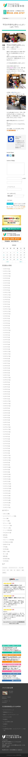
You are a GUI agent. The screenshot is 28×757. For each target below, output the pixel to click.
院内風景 (5, 558)
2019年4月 (5, 391)
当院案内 (5, 724)
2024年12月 (6, 292)
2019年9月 (5, 382)
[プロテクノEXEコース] (11, 681)
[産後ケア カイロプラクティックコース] (11, 662)
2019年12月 (6, 377)
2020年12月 (6, 351)
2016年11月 (6, 457)
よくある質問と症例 (8, 721)
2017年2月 (5, 450)
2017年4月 (5, 446)
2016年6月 (5, 469)
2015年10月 (6, 488)
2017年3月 (5, 448)
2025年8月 (5, 280)
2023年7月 (5, 318)
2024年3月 (5, 302)
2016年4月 (5, 474)
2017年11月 (6, 429)
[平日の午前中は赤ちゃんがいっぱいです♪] (14, 37)
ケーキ (4, 570)
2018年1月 (5, 424)
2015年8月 (5, 493)
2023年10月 (6, 313)
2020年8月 (5, 361)
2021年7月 (5, 337)
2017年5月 (5, 443)
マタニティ (5, 528)
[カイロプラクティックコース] (11, 653)
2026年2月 (5, 268)
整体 (11, 570)
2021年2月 (5, 346)
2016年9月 (5, 462)
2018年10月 (6, 405)
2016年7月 (5, 467)
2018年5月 (5, 415)
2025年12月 (6, 271)
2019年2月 (5, 396)
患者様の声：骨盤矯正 (6, 697)
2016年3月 (5, 476)
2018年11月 (6, 403)
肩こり (4, 554)
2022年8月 (5, 325)
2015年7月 (5, 495)
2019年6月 (5, 389)
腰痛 (4, 556)
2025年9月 (5, 278)
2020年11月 (6, 354)
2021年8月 (5, 335)
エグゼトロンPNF (7, 717)
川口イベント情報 (7, 539)
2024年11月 (6, 294)
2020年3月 (5, 372)
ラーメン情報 (6, 530)
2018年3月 (5, 420)
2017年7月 (5, 439)
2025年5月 (5, 287)
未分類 (4, 549)
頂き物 (4, 561)
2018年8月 (5, 410)
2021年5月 (5, 339)
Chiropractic (5, 567)
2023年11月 (6, 311)
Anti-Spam (9, 200)
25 (3, 259)
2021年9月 (5, 332)
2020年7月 (5, 363)
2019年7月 (5, 387)
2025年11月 (6, 273)
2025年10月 (6, 276)
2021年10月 (6, 330)
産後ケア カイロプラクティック (11, 714)
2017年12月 (6, 427)
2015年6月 (5, 498)
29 (17, 259)
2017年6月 (5, 441)
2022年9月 (5, 323)
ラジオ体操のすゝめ (6, 700)
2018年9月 (5, 408)
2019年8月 (5, 384)
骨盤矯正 (4, 572)
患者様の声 (5, 544)
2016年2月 (5, 479)
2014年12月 (6, 507)
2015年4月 (5, 502)
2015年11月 (6, 486)
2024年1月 (5, 306)
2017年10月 (6, 431)
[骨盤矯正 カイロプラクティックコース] (11, 671)
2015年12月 (6, 483)
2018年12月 (6, 401)
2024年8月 (5, 299)
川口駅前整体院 (13, 49)
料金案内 (5, 719)
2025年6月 (5, 285)
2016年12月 (6, 455)
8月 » (21, 261)
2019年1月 (5, 398)
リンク (4, 726)
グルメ (4, 518)
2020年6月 (5, 365)
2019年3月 (5, 394)
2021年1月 (5, 349)
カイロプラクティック (8, 516)
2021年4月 (5, 342)
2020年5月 (5, 368)
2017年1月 (5, 453)
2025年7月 (5, 283)
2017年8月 (5, 436)
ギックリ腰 (21, 567)
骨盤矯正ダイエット (8, 712)
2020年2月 (5, 375)
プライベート (6, 525)
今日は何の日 (6, 532)
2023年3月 (5, 320)
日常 (4, 546)
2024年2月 (5, 304)
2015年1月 (5, 505)
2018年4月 (5, 417)
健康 (4, 535)
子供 (4, 537)
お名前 (24, 178)
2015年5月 (5, 500)
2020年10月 (6, 356)
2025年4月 (5, 290)
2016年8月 (5, 464)
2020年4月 (5, 370)
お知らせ (5, 513)
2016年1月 (5, 481)
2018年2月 (5, 422)
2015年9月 (5, 490)
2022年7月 (5, 328)
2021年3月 (5, 344)
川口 (8, 570)
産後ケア (5, 551)
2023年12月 (6, 309)
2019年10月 (6, 380)
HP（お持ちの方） (11, 193)
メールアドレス (11, 186)
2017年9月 (5, 434)
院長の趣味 (11, 691)
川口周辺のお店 (7, 542)
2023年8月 (5, 316)
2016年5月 (5, 472)
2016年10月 (6, 460)
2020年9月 (5, 358)
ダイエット (5, 523)
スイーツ (5, 520)
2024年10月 (6, 297)
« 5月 (7, 261)
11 (3, 255)
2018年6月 (5, 413)
